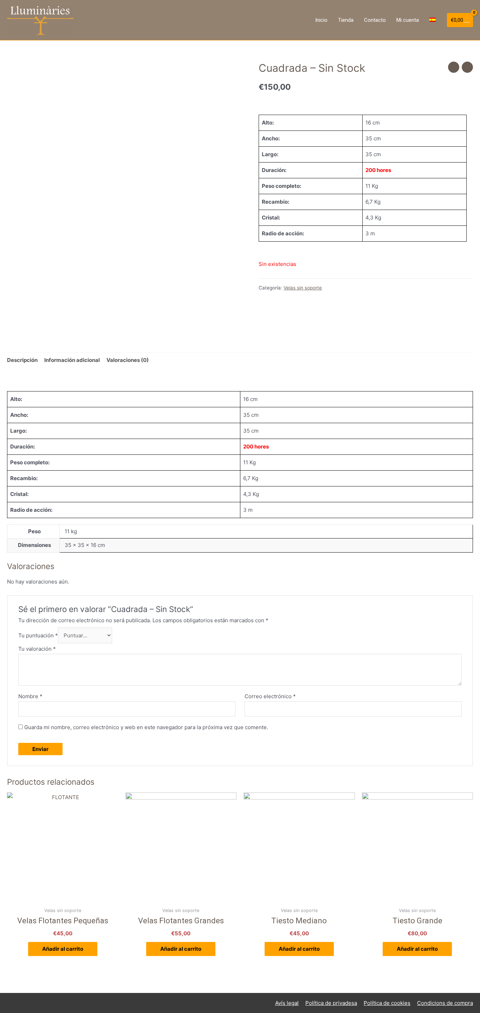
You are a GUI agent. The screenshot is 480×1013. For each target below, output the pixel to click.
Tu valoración (37, 648)
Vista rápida (62, 897)
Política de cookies (387, 1003)
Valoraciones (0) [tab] (127, 360)
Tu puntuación (38, 635)
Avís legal (287, 1003)
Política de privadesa (331, 1003)
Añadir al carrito (62, 948)
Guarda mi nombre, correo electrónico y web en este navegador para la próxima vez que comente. (146, 727)
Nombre (30, 696)
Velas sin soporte (303, 288)
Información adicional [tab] (72, 360)
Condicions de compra (445, 1003)
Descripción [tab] (22, 360)
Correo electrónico (270, 696)
